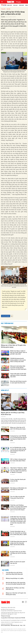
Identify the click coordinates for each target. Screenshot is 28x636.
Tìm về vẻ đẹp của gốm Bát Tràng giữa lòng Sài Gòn (17, 497)
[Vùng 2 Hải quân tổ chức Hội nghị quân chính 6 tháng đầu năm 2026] (5, 375)
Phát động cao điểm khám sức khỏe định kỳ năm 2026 (18, 488)
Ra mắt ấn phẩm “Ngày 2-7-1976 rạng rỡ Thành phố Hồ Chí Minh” (18, 580)
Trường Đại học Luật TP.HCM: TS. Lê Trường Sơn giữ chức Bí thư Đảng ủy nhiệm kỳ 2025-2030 (18, 438)
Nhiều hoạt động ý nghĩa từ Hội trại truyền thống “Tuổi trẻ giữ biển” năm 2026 (18, 352)
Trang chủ (3, 9)
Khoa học (15, 5)
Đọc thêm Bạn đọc (7, 323)
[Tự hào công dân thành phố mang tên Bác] (5, 481)
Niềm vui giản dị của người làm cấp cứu (17, 562)
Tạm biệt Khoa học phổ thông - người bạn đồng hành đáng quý (14, 628)
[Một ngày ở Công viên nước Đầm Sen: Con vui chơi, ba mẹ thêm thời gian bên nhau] (5, 604)
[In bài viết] (12, 316)
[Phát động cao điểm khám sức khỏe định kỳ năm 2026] (5, 490)
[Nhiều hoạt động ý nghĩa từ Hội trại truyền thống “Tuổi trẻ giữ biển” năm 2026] (5, 353)
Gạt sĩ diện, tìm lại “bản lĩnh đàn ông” (17, 571)
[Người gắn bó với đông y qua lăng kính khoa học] (14, 402)
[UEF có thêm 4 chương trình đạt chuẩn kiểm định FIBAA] (5, 461)
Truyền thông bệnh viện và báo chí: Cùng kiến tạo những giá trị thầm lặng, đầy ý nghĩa (18, 533)
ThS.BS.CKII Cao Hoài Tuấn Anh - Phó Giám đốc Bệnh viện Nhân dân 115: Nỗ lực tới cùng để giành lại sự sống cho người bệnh (18, 592)
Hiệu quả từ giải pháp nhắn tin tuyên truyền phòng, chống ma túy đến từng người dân (18, 367)
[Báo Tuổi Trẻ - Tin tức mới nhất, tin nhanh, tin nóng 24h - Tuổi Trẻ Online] (10, 1)
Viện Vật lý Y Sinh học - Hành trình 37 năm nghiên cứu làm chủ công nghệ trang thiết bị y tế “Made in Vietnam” (18, 470)
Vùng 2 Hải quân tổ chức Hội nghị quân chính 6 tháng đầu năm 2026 (18, 375)
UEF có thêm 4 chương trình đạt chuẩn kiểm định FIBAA (18, 459)
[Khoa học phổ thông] (18, 1)
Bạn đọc (8, 9)
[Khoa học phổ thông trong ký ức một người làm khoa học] (5, 383)
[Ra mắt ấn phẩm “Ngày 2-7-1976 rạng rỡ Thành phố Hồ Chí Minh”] (5, 581)
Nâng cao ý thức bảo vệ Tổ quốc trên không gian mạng (13, 346)
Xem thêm (14, 620)
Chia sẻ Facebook (6, 316)
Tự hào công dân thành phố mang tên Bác (17, 480)
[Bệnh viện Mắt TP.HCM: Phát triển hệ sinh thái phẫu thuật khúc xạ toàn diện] (5, 614)
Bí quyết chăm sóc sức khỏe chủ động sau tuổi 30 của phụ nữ (18, 553)
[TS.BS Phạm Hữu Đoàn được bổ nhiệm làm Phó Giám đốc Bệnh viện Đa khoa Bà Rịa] (5, 543)
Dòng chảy (9, 5)
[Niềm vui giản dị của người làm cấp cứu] (5, 563)
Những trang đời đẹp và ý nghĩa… (15, 633)
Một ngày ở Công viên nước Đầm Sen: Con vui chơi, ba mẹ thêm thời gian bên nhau (18, 603)
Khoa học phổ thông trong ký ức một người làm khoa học (18, 381)
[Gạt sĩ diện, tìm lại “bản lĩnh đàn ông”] (5, 572)
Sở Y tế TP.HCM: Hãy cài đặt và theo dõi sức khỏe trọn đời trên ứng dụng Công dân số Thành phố (18, 450)
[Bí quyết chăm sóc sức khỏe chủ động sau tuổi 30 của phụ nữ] (5, 553)
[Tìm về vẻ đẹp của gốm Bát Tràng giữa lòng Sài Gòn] (5, 498)
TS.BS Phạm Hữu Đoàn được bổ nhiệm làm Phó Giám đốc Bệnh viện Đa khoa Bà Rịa (18, 543)
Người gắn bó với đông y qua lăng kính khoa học (12, 413)
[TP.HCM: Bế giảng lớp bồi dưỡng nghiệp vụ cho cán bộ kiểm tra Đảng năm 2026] (5, 360)
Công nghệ (21, 5)
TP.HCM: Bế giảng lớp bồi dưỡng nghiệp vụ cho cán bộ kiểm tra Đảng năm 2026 (18, 360)
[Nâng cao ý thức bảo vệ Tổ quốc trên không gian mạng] (14, 335)
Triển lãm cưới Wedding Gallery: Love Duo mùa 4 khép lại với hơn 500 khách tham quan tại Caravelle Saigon (18, 507)
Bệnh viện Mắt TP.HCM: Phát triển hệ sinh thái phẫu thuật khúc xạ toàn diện (18, 613)
